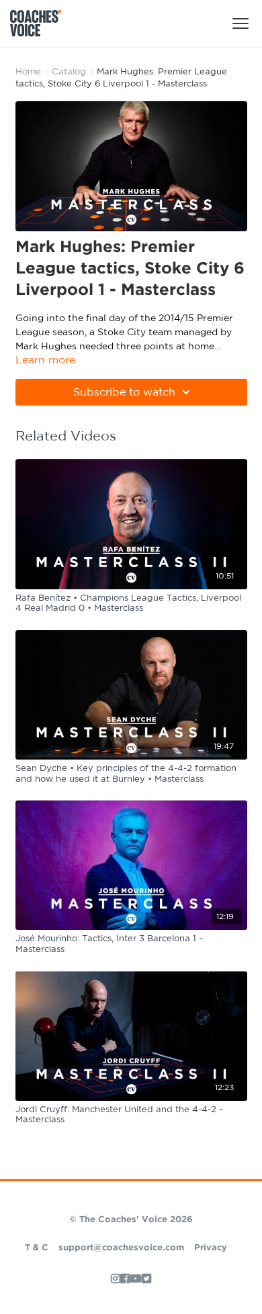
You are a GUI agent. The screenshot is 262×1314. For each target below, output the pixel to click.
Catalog (69, 72)
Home (28, 72)
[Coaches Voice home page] (40, 23)
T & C (36, 1248)
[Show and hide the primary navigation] (240, 23)
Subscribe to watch (124, 392)
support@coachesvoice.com (121, 1248)
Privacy (210, 1248)
